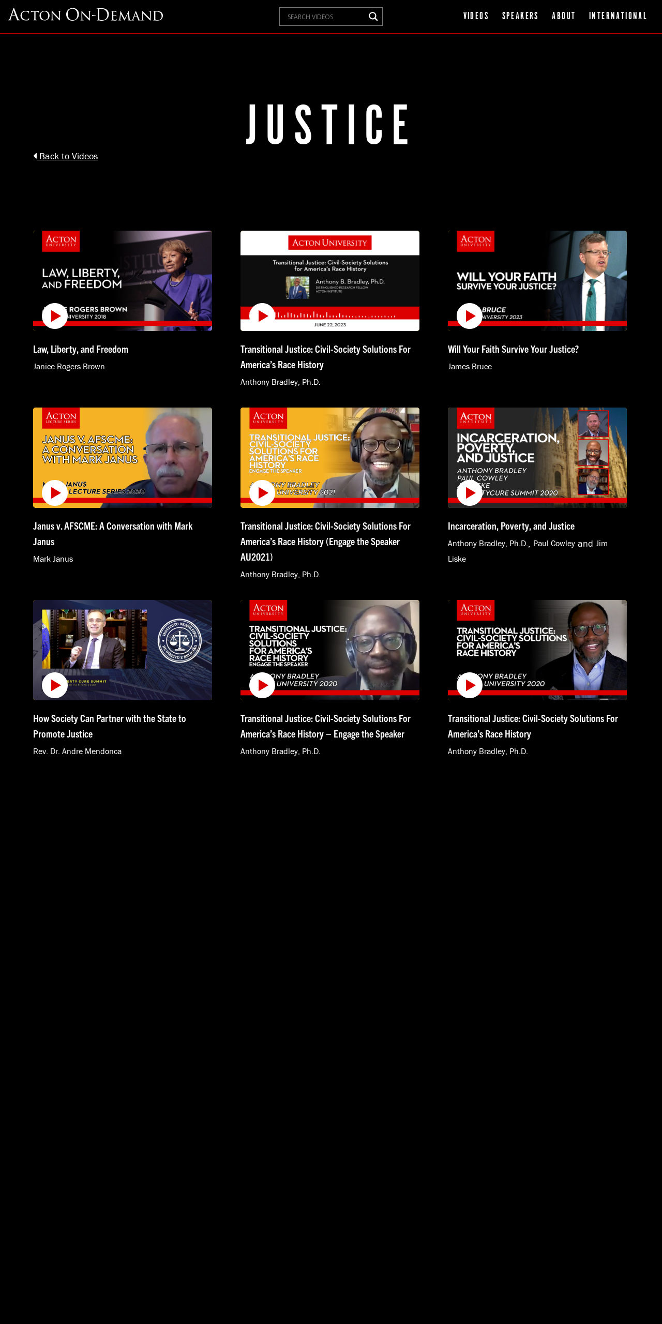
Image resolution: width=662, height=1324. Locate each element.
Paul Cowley (554, 543)
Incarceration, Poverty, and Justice (511, 525)
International (618, 16)
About (564, 16)
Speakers (520, 16)
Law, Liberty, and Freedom (80, 348)
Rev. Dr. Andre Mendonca (77, 751)
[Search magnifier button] (373, 16)
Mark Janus (53, 559)
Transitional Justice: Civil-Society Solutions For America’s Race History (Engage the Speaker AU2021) (325, 541)
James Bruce (470, 366)
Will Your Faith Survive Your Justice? (513, 348)
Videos (476, 16)
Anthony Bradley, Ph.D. (280, 382)
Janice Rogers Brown (69, 366)
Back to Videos (67, 156)
